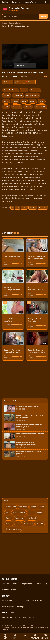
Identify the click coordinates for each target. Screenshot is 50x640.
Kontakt (32, 617)
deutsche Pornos (30, 2)
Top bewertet (36, 600)
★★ (17, 208)
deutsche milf (41, 106)
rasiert (32, 101)
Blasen (6, 95)
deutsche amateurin (13, 529)
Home (4, 23)
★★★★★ (43, 208)
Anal (7, 512)
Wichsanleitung (40, 583)
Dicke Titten (28, 523)
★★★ (24, 208)
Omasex (15, 583)
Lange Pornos (23, 600)
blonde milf (32, 518)
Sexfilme (5, 2)
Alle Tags (20, 606)
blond (24, 101)
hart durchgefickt (19, 512)
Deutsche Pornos (15, 23)
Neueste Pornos (8, 600)
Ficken (24, 90)
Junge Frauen (26, 583)
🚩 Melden (30, 82)
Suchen (43, 17)
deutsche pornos (32, 95)
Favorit (8, 82)
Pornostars (17, 95)
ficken (6, 106)
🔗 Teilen (18, 82)
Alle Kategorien (8, 606)
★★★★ (32, 208)
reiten (41, 101)
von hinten (23, 507)
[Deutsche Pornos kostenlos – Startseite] (16, 9)
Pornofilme (16, 2)
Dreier (18, 523)
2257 (24, 617)
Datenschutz (7, 617)
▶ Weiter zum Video (25, 65)
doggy (31, 512)
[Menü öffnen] (45, 9)
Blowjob (8, 518)
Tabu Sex (5, 583)
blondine (28, 106)
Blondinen (35, 90)
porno (6, 101)
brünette (9, 523)
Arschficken (19, 518)
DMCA (17, 617)
